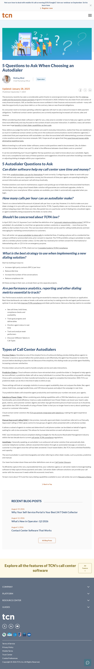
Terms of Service (8, 643)
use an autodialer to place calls (30, 235)
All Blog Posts (47, 540)
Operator (41, 79)
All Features (85, 568)
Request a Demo (84, 477)
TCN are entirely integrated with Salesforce (47, 413)
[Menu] (90, 15)
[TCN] (7, 15)
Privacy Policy (7, 647)
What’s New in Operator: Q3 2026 (29, 521)
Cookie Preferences (10, 658)
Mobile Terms (7, 651)
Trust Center (7, 654)
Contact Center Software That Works (31, 530)
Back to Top (48, 484)
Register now (47, 8)
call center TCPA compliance (42, 437)
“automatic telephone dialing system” (68, 222)
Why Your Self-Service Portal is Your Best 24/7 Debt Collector (44, 512)
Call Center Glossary (63, 462)
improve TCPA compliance (31, 303)
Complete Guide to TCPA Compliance (53, 248)
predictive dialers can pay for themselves (27, 174)
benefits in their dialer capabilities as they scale (33, 125)
